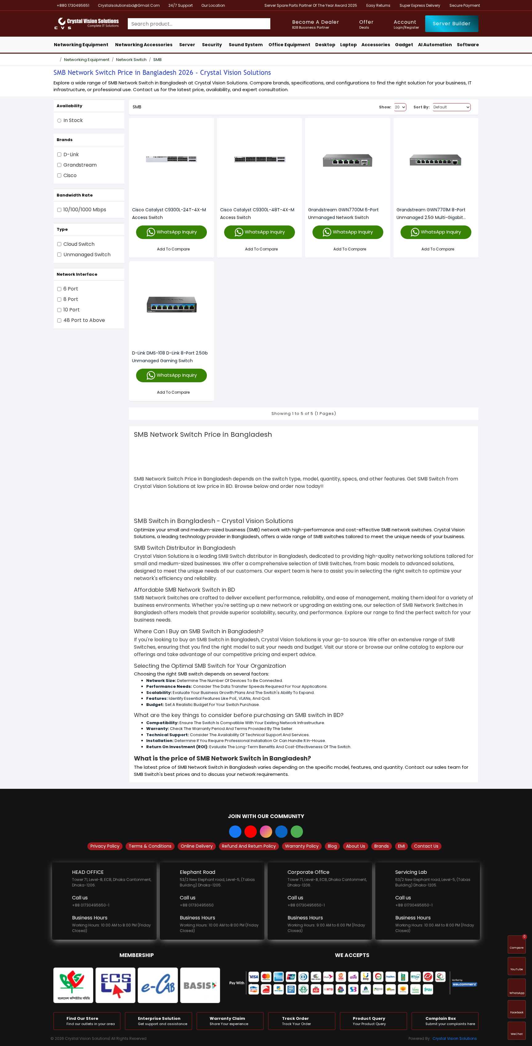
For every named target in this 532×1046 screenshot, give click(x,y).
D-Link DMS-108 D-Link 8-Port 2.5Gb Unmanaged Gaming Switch (170, 357)
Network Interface (77, 274)
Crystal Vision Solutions (455, 1038)
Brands (65, 140)
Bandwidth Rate (75, 195)
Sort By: (421, 107)
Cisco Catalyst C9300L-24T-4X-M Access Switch (169, 214)
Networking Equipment (86, 60)
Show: (385, 107)
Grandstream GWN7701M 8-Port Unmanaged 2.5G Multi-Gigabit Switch (431, 214)
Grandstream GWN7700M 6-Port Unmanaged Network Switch (343, 214)
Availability (69, 106)
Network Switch (131, 60)
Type (62, 229)
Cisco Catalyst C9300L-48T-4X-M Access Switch (257, 214)
